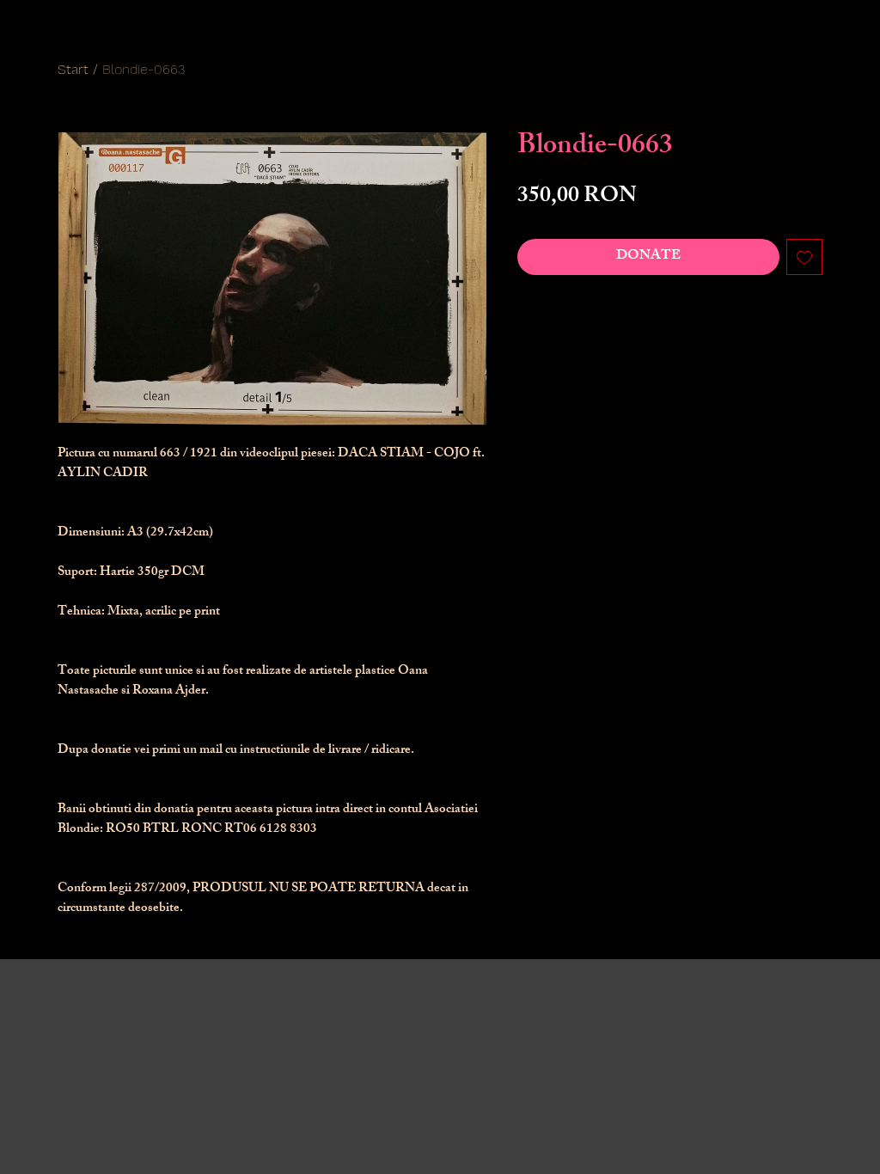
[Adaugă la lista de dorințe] (804, 257)
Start (73, 69)
